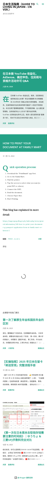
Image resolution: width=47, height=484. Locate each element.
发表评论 (11, 123)
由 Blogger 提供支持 (25, 478)
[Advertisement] (23, 44)
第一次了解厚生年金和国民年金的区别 (23, 321)
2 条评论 (11, 348)
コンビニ (17, 239)
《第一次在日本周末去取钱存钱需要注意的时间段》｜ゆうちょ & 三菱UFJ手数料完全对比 (23, 436)
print (10, 239)
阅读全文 (41, 348)
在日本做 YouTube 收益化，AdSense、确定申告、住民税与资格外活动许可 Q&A (22, 77)
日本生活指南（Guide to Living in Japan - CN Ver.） (19, 6)
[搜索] (37, 4)
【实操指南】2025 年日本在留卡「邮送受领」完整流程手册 (23, 363)
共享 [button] (4, 123)
